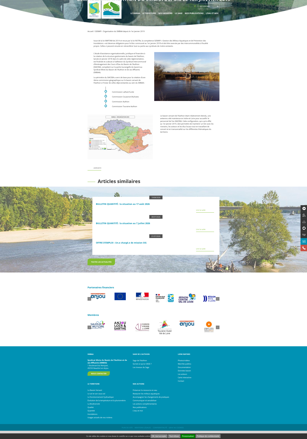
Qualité (91, 407)
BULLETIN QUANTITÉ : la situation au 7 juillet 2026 (123, 223)
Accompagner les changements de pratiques (151, 397)
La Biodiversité (94, 404)
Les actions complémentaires (145, 404)
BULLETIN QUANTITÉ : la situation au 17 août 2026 (123, 204)
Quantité (91, 410)
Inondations (92, 414)
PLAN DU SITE (127, 427)
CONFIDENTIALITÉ (160, 427)
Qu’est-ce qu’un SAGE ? (142, 364)
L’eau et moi (138, 410)
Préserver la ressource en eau (145, 390)
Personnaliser (188, 436)
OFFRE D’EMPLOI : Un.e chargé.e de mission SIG (121, 242)
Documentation (184, 367)
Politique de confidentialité (208, 436)
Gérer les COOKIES (176, 427)
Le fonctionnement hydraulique (101, 397)
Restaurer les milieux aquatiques (146, 393)
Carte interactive (184, 377)
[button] (89, 299)
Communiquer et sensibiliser (144, 400)
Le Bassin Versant (95, 390)
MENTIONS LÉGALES (142, 427)
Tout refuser (174, 436)
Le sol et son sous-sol (96, 393)
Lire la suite (200, 210)
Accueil (90, 31)
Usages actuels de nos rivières (100, 417)
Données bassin (184, 370)
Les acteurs (182, 374)
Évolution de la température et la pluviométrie (107, 400)
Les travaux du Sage (141, 367)
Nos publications (140, 407)
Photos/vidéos (184, 360)
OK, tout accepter (159, 436)
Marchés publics (184, 364)
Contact (181, 381)
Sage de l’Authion (140, 360)
